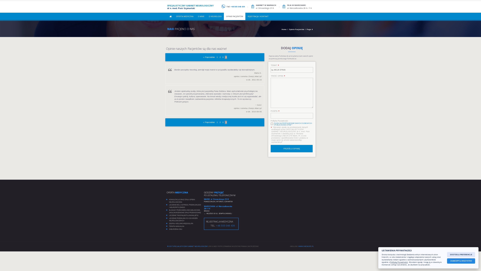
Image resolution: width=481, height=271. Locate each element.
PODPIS (274, 111)
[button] (5, 266)
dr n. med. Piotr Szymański (190, 7)
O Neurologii (215, 16)
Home (284, 29)
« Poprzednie (209, 57)
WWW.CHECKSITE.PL (306, 246)
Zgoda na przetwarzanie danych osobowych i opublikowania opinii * (293, 124)
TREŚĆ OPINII (277, 76)
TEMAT (274, 65)
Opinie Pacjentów (234, 16)
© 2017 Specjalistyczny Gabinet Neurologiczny (187, 246)
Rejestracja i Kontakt (258, 16)
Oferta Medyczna (184, 16)
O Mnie (201, 16)
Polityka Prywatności (279, 121)
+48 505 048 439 (238, 6)
